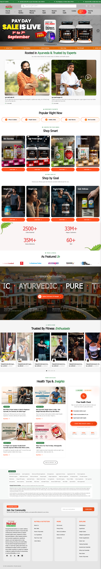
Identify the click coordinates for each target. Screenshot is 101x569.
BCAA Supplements (81, 481)
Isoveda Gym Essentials (84, 547)
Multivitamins (11, 478)
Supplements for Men (71, 473)
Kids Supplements (50, 473)
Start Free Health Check (83, 423)
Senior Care (82, 541)
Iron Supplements (51, 478)
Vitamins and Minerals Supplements (38, 473)
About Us (36, 525)
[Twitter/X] (14, 555)
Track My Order (90, 12)
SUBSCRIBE (88, 509)
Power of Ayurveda (38, 531)
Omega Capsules (43, 476)
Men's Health (44, 12)
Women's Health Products (56, 481)
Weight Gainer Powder (24, 476)
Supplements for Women (60, 473)
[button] (27, 77)
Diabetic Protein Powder (41, 478)
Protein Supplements (81, 473)
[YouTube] (18, 555)
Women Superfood (20, 481)
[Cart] (93, 6)
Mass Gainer (82, 553)
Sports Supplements (26, 473)
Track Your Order (38, 538)
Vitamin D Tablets (70, 478)
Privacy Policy (60, 528)
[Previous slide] (3, 30)
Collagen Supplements (52, 476)
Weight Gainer (82, 531)
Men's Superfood (88, 478)
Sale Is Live (81, 11)
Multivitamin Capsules (13, 476)
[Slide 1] (45, 44)
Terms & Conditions (61, 531)
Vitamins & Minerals (32, 12)
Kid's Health (64, 12)
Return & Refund (61, 534)
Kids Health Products (45, 481)
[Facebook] (7, 555)
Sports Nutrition (21, 12)
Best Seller (36, 528)
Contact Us (59, 538)
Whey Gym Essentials (84, 550)
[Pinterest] (22, 555)
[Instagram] (10, 555)
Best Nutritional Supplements (14, 473)
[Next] (99, 349)
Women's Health (54, 12)
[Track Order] (86, 6)
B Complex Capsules (83, 476)
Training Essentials (83, 544)
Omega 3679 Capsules (20, 478)
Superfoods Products (30, 478)
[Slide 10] (55, 44)
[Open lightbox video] (8, 350)
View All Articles (49, 462)
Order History (37, 541)
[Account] (90, 6)
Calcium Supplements (79, 478)
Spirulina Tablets (29, 481)
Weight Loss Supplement (63, 476)
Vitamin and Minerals (34, 476)
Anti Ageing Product (74, 476)
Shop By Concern (8, 12)
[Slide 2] (46, 44)
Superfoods (82, 528)
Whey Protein (36, 481)
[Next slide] (98, 30)
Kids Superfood (12, 481)
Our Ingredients (38, 534)
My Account (59, 525)
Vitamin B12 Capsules (60, 478)
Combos (74, 11)
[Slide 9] (54, 44)
